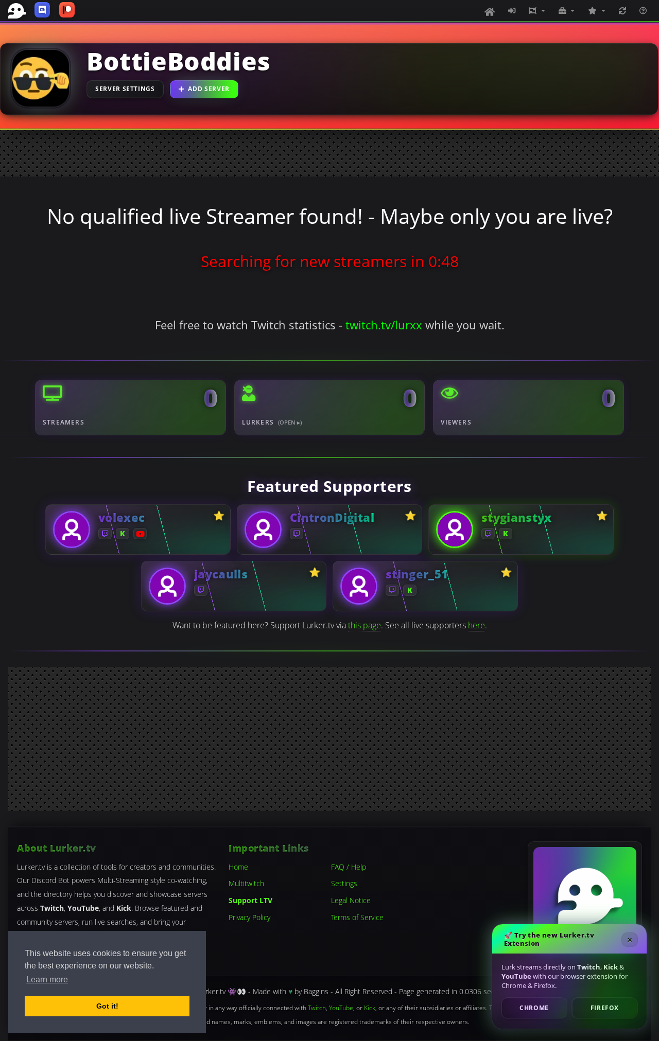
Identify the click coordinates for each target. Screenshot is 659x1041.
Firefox (605, 1007)
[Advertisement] (329, 153)
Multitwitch (246, 884)
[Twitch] (105, 533)
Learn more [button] (47, 979)
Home (238, 867)
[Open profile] (71, 529)
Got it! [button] (107, 1006)
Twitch (317, 1008)
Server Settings (125, 89)
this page (364, 625)
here (476, 625)
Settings (344, 884)
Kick (369, 1008)
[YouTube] (140, 533)
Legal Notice (351, 900)
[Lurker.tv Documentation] (643, 11)
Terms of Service (357, 917)
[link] (138, 529)
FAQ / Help (348, 867)
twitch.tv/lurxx (383, 324)
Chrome (534, 1007)
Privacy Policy (249, 917)
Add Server (209, 89)
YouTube (341, 1008)
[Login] (511, 11)
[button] (537, 11)
